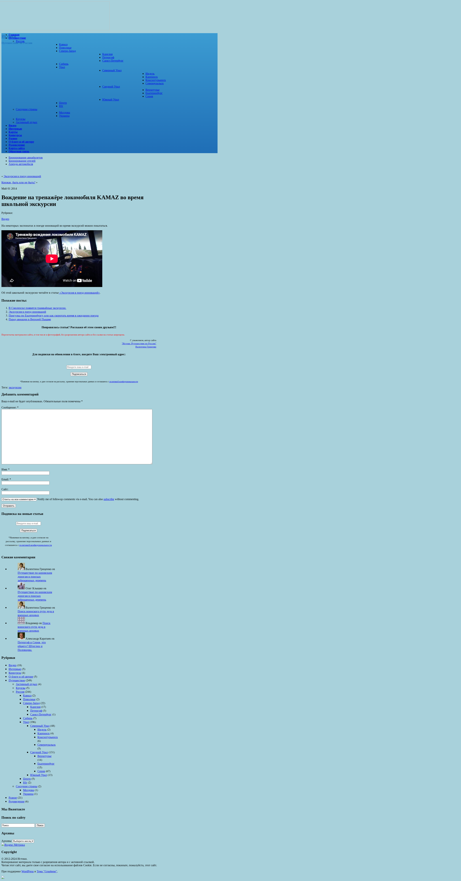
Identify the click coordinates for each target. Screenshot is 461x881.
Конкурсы (15, 673)
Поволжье (65, 47)
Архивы (6, 841)
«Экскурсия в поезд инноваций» (79, 292)
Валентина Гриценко (145, 346)
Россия (20, 41)
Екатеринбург (154, 93)
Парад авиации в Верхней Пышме (30, 319)
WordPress (27, 871)
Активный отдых (26, 122)
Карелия (107, 54)
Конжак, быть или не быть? (18, 182)
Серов (149, 96)
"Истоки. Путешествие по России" (139, 343)
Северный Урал (112, 70)
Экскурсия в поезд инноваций (22, 176)
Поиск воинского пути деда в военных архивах (36, 613)
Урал (62, 67)
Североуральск (155, 83)
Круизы (20, 119)
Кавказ (63, 44)
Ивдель (150, 73)
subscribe (109, 499)
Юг (61, 106)
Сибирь (63, 63)
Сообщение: (10, 407)
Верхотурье (153, 89)
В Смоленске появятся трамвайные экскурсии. (37, 308)
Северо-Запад (67, 50)
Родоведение (16, 801)
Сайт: (4, 489)
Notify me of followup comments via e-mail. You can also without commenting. (88, 499)
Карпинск (152, 76)
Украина (64, 115)
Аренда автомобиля (21, 164)
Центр (63, 102)
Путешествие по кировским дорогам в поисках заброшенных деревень (35, 576)
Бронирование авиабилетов (26, 157)
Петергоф (108, 57)
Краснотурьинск (156, 80)
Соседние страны (26, 109)
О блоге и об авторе (21, 676)
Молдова (64, 112)
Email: (6, 479)
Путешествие (17, 680)
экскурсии (15, 387)
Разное (13, 797)
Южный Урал (110, 99)
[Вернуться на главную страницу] (55, 29)
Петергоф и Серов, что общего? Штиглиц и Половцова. (32, 646)
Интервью (15, 669)
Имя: (5, 469)
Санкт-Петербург (113, 60)
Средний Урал (111, 86)
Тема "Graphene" (47, 871)
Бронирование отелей (22, 160)
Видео (5, 219)
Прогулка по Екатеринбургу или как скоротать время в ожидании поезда (54, 315)
